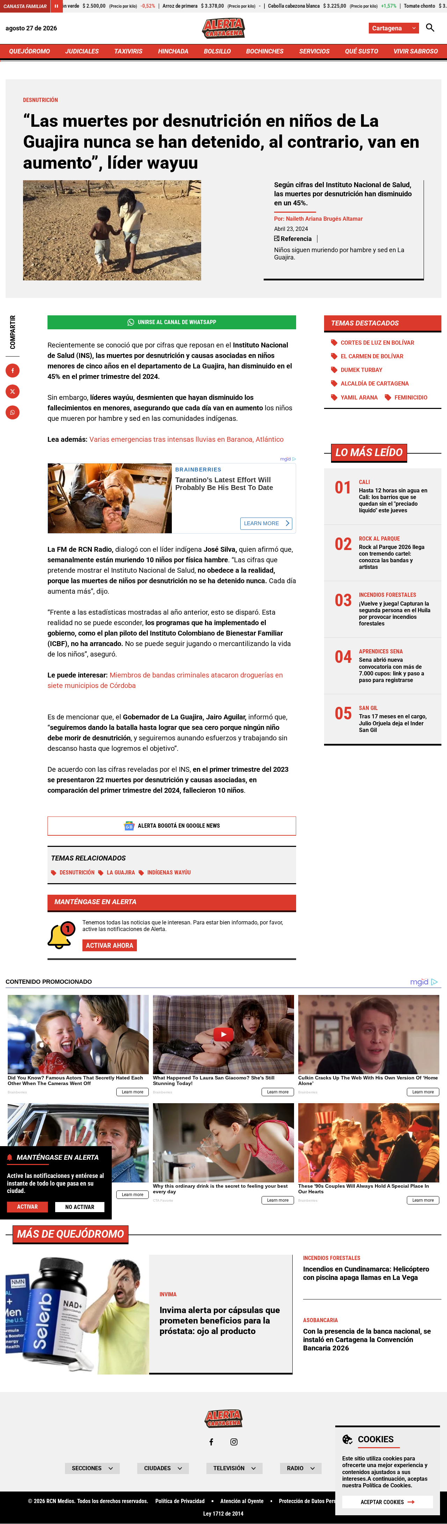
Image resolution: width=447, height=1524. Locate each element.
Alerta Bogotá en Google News (179, 825)
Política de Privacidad (180, 1501)
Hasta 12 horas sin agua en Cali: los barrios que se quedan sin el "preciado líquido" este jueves (393, 500)
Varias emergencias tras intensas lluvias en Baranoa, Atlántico (186, 439)
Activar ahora (109, 945)
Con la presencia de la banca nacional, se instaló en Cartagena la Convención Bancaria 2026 (367, 1339)
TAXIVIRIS (128, 51)
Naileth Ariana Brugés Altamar (324, 218)
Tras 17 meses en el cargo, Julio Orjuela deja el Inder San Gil (393, 723)
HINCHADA (173, 51)
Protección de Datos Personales (315, 1501)
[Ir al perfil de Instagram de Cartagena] (233, 1441)
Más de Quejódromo (70, 1234)
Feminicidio (411, 397)
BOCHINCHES (265, 51)
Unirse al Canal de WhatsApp (177, 322)
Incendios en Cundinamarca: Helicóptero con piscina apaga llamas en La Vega (366, 1273)
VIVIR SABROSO (416, 51)
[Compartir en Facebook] (13, 371)
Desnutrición (77, 872)
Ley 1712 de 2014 (223, 1514)
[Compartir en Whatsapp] (13, 412)
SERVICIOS (314, 51)
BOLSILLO (217, 51)
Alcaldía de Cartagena (375, 383)
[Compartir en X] (13, 391)
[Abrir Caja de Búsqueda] (430, 28)
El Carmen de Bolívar (372, 356)
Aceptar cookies (382, 1502)
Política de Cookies (387, 1485)
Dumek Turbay (361, 370)
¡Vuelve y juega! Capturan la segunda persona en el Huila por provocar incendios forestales (395, 613)
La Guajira (121, 872)
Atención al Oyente (242, 1501)
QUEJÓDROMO (29, 51)
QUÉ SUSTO (361, 51)
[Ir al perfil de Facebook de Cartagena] (211, 1441)
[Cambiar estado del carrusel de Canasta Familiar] (56, 6)
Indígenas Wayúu (169, 872)
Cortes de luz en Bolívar (377, 342)
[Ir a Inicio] (224, 28)
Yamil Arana (359, 397)
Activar (27, 1206)
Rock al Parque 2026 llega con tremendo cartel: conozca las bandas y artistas (392, 557)
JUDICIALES (82, 51)
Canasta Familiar (25, 6)
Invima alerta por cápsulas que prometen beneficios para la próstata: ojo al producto (220, 1320)
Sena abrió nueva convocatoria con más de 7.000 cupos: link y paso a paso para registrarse (391, 670)
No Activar (79, 1206)
